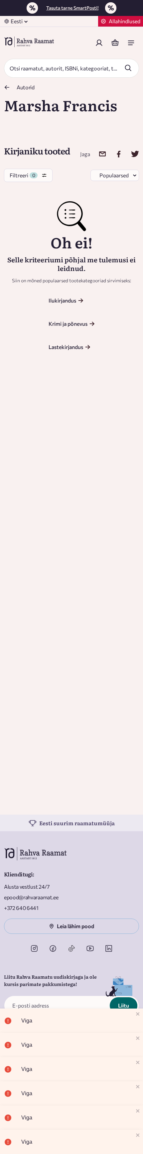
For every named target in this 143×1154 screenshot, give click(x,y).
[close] (138, 1014)
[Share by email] (98, 154)
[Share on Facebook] (114, 154)
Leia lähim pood (75, 926)
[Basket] (115, 43)
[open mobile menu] (131, 43)
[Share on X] (131, 154)
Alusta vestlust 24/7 (27, 886)
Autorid (26, 87)
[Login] (99, 43)
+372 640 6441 (21, 908)
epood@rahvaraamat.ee (31, 897)
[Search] (128, 68)
